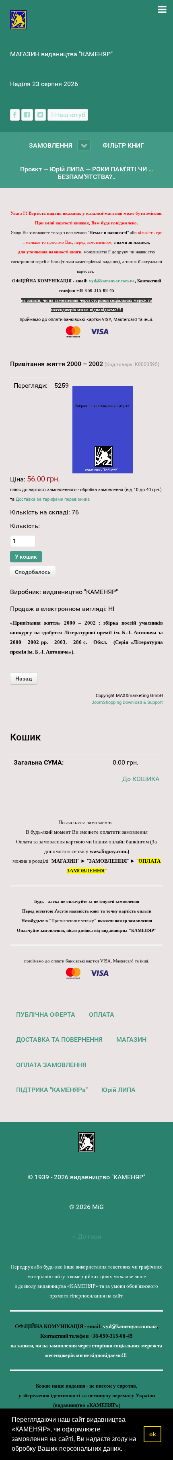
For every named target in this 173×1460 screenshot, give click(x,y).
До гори (88, 1236)
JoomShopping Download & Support (127, 702)
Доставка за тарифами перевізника (53, 499)
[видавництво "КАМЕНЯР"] (18, 19)
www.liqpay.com (108, 851)
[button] (125, 1449)
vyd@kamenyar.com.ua (112, 281)
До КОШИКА (140, 779)
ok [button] (152, 1434)
